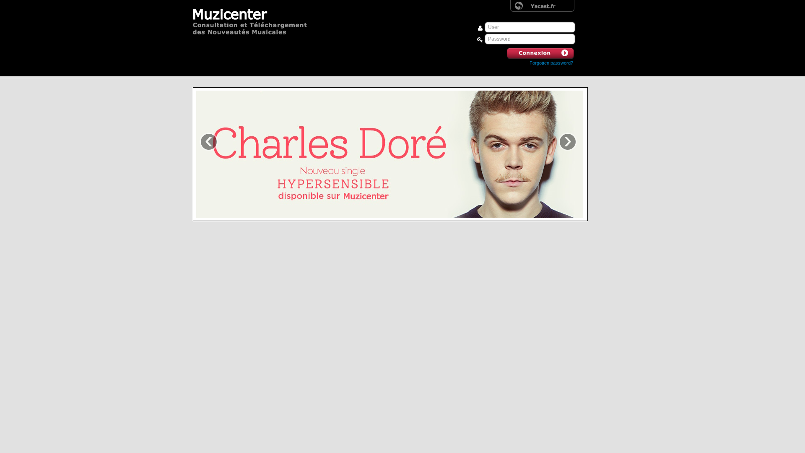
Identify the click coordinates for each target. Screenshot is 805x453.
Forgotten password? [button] (551, 62)
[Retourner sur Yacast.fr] (542, 6)
